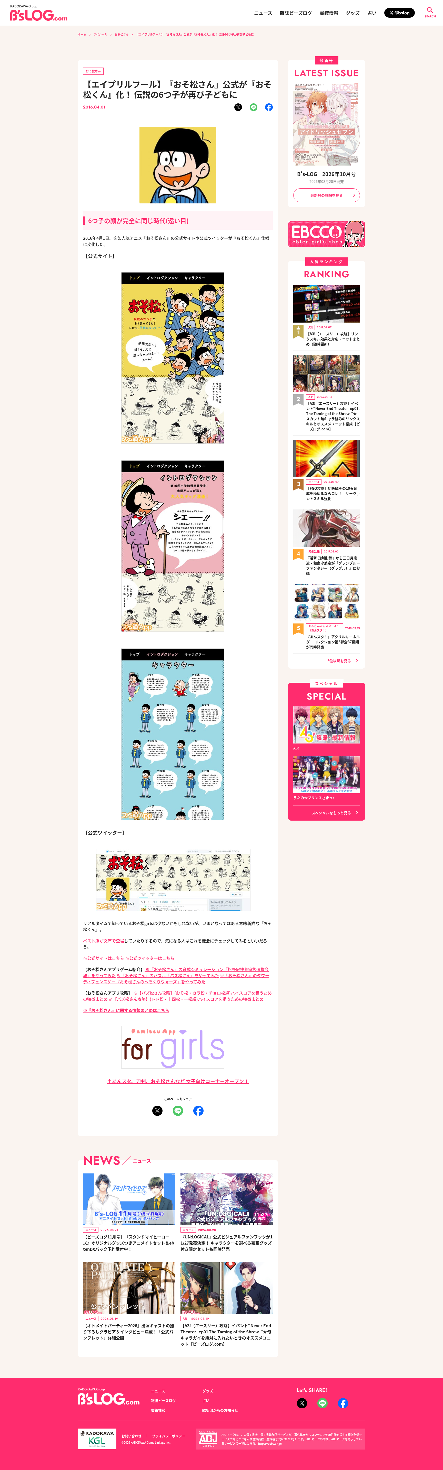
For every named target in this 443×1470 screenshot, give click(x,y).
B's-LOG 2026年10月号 (326, 174)
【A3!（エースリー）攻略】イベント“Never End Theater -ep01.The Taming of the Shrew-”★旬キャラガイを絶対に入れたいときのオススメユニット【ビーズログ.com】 (225, 1334)
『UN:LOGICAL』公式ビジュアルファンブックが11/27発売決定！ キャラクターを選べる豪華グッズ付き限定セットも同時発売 (226, 1243)
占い (372, 12)
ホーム (82, 34)
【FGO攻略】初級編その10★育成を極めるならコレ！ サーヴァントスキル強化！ (333, 493)
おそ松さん (122, 34)
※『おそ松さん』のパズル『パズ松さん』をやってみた (168, 975)
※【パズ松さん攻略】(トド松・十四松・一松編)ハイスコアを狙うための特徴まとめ (186, 999)
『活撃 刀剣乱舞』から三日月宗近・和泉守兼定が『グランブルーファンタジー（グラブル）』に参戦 (333, 565)
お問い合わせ (132, 1435)
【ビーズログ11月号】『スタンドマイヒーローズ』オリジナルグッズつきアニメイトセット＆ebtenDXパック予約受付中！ (128, 1243)
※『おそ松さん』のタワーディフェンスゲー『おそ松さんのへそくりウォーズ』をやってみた (176, 978)
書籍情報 (329, 12)
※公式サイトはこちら (103, 958)
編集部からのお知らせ (220, 1410)
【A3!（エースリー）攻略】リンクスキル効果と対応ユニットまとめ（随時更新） (333, 338)
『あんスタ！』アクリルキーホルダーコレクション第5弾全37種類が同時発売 (333, 641)
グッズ (353, 12)
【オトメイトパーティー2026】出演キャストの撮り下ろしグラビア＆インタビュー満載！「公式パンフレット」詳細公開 (128, 1331)
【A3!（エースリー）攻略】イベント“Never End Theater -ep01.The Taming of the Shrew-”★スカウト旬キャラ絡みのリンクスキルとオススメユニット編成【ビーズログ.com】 (333, 416)
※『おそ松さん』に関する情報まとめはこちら (126, 1010)
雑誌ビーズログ (296, 12)
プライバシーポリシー (168, 1435)
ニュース (263, 12)
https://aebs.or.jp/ (270, 1443)
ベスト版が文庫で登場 (103, 941)
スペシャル (100, 34)
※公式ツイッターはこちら (149, 958)
